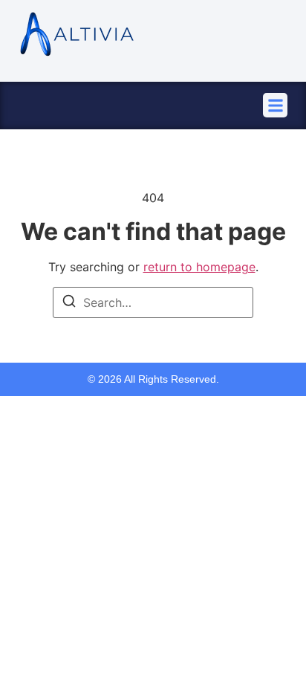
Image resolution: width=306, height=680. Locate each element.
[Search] (69, 303)
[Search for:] (153, 302)
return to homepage (199, 266)
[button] (275, 105)
